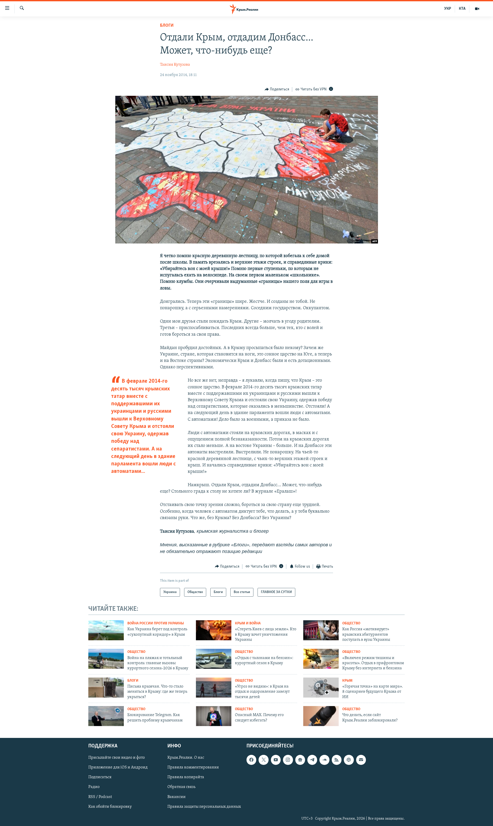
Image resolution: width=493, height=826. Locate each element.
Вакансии (176, 797)
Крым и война (248, 623)
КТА (462, 9)
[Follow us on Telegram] (312, 760)
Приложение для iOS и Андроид (118, 767)
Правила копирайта (185, 777)
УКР (447, 9)
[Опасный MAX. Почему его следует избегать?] (213, 716)
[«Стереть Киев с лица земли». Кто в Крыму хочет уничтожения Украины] (213, 630)
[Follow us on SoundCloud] (324, 760)
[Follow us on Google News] (300, 760)
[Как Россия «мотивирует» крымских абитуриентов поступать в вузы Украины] (321, 630)
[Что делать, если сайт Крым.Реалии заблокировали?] (321, 716)
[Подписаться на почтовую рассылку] (361, 760)
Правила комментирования (193, 767)
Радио (94, 787)
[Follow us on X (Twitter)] (263, 760)
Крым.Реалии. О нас (185, 758)
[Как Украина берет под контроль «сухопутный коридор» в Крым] (106, 630)
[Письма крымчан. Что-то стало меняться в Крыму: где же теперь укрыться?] (106, 688)
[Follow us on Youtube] (276, 760)
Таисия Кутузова (175, 65)
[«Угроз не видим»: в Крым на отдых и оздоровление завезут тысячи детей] (213, 688)
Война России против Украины (155, 623)
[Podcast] (349, 760)
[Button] (277, 89)
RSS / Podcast (100, 797)
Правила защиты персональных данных (204, 806)
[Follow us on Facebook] (251, 760)
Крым (347, 681)
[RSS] (337, 760)
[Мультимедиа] (477, 8)
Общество (351, 623)
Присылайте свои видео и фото (116, 758)
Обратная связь (181, 787)
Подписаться (99, 777)
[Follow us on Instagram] (288, 760)
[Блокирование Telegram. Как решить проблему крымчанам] (106, 716)
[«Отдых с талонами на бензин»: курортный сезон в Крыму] (213, 659)
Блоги (167, 25)
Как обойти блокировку (110, 806)
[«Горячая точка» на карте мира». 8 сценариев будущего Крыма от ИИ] (321, 688)
